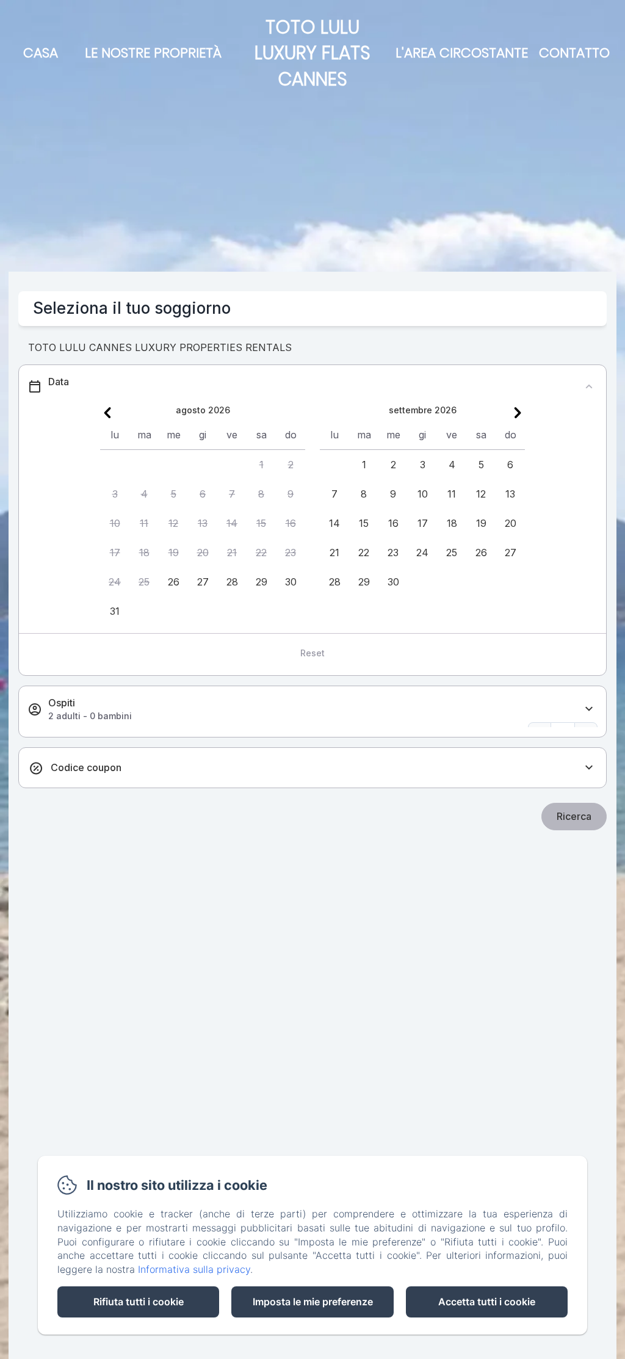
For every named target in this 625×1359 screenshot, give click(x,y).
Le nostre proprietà (153, 52)
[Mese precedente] (107, 412)
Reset (312, 653)
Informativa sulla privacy (194, 1269)
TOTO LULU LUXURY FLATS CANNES (312, 53)
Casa (40, 52)
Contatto (574, 52)
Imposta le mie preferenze (313, 1302)
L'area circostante (462, 52)
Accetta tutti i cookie (486, 1302)
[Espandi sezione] (589, 709)
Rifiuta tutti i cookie (138, 1302)
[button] (261, 464)
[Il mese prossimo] (517, 412)
